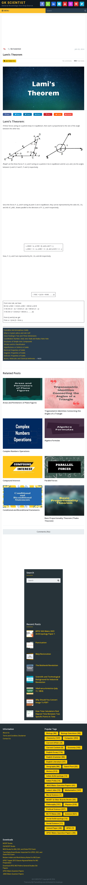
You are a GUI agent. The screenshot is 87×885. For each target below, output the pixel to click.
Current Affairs (54, 743)
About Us (6, 733)
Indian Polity (53, 781)
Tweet (28, 114)
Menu (6, 10)
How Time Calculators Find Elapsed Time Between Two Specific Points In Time (48, 714)
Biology (51, 733)
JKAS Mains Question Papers (60, 785)
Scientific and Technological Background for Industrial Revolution (48, 679)
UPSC (70, 828)
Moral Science (54, 795)
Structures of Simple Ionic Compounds (18, 341)
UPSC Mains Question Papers (61, 833)
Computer (71, 738)
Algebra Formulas (52, 440)
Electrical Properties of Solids (14, 350)
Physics (71, 804)
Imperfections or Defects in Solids (16, 347)
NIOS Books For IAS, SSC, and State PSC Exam (19, 849)
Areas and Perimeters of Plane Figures (20, 402)
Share (7, 114)
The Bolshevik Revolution (47, 665)
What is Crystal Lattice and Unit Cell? (17, 333)
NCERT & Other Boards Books (61, 800)
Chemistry (53, 738)
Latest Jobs (53, 790)
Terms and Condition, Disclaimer (14, 736)
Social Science (54, 823)
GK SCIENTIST (13, 2)
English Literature (55, 762)
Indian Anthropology (56, 776)
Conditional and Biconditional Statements (21, 510)
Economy (74, 748)
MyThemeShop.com (38, 882)
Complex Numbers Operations (16, 451)
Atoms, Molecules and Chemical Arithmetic (19, 358)
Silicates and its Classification (14, 344)
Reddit (59, 114)
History (51, 771)
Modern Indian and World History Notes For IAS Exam (21, 857)
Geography (53, 766)
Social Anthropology (57, 819)
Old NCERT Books (9, 846)
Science (71, 814)
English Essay (54, 752)
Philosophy (53, 804)
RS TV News (53, 814)
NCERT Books (7, 843)
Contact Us (7, 739)
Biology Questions (71, 733)
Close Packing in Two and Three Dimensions (20, 336)
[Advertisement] (43, 31)
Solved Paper (54, 828)
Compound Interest (11, 480)
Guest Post (71, 766)
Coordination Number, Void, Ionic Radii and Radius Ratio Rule (26, 339)
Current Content (54, 748)
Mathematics (10, 61)
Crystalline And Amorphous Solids (16, 330)
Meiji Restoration (43, 654)
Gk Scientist (15, 49)
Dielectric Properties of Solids (14, 356)
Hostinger (59, 882)
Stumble (69, 114)
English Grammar (55, 757)
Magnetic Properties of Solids (14, 353)
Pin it (48, 114)
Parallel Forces (51, 480)
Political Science (55, 809)
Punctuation (41, 642)
